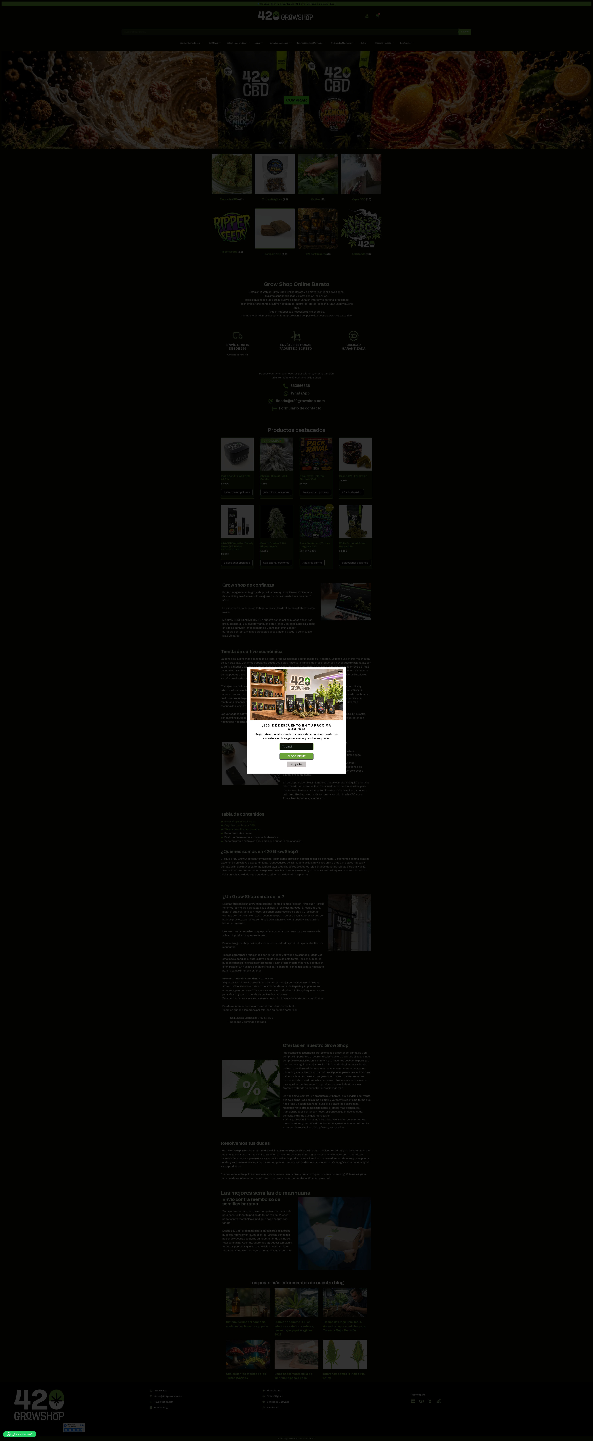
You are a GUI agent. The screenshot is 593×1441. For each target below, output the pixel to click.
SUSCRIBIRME (297, 756)
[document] (296, 720)
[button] (19, 1434)
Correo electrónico (291, 740)
